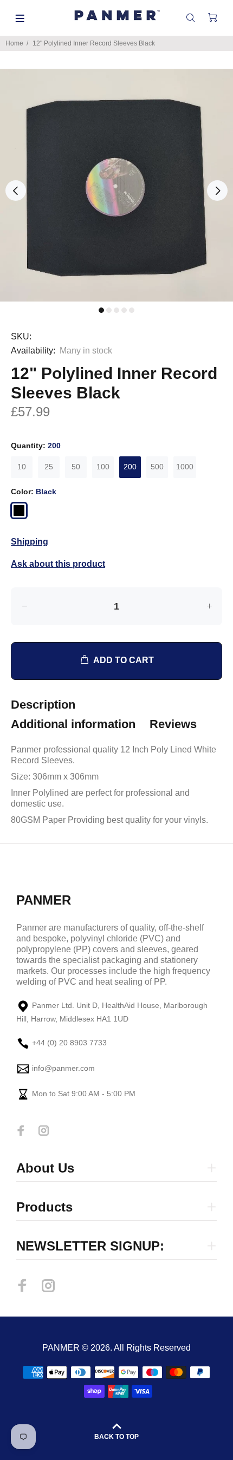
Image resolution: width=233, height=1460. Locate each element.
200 (130, 466)
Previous (15, 190)
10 (21, 466)
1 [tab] (101, 310)
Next (217, 190)
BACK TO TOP (116, 1437)
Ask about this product (58, 563)
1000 (184, 466)
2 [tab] (109, 310)
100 (102, 466)
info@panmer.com (63, 1068)
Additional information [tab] (73, 724)
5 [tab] (131, 310)
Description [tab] (43, 704)
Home (14, 43)
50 (76, 466)
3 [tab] (116, 310)
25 (48, 466)
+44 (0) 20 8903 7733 (69, 1043)
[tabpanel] (116, 185)
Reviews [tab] (173, 724)
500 (157, 466)
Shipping (29, 541)
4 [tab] (124, 310)
